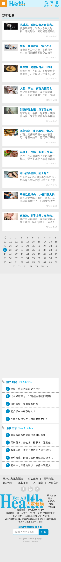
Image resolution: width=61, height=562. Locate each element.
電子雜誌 (49, 478)
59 (56, 258)
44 (27, 254)
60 (5, 262)
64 (27, 262)
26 (39, 245)
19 (56, 241)
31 (10, 250)
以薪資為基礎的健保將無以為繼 (28, 435)
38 (50, 250)
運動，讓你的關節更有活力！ (27, 388)
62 (16, 262)
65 (33, 262)
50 (5, 258)
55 (33, 258)
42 (16, 254)
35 (33, 250)
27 (44, 245)
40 (5, 254)
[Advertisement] (30, 346)
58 (50, 258)
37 (44, 250)
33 (22, 250)
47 (44, 254)
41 (10, 254)
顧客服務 (33, 478)
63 (22, 262)
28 (50, 245)
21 (10, 245)
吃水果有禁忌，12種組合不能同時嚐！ (32, 396)
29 (56, 245)
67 (44, 262)
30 (5, 250)
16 (39, 241)
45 (33, 254)
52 (16, 258)
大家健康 (22, 501)
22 (16, 245)
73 (31, 266)
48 (50, 254)
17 (44, 241)
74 (36, 266)
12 (16, 241)
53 (22, 258)
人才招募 (38, 482)
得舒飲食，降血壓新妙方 (24, 403)
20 (5, 245)
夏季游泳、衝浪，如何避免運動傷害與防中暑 (36, 457)
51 (10, 258)
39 (56, 250)
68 (50, 262)
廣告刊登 (7, 482)
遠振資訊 (34, 541)
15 (33, 241)
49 (56, 254)
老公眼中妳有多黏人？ (23, 411)
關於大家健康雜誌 (13, 478)
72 (25, 266)
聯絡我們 (53, 482)
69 (56, 262)
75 (42, 266)
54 (27, 258)
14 (27, 241)
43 (22, 254)
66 (39, 262)
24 (27, 245)
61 (10, 262)
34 (27, 250)
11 (10, 241)
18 (50, 241)
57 (44, 258)
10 (5, 241)
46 (39, 254)
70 (14, 266)
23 (22, 245)
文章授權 (23, 482)
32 (16, 250)
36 (39, 250)
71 (19, 266)
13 (22, 241)
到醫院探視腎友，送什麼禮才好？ (29, 419)
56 (39, 258)
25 (33, 245)
